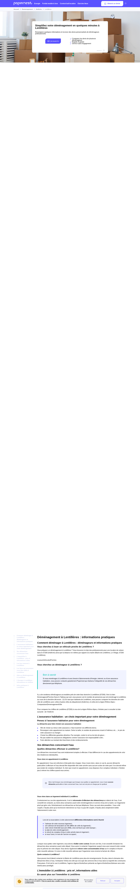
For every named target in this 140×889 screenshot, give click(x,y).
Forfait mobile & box (50, 3)
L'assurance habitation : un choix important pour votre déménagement (25, 646)
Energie (37, 3)
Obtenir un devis (113, 3)
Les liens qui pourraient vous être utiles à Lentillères (25, 670)
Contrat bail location (68, 3)
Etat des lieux (83, 3)
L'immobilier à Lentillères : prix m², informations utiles (24, 658)
